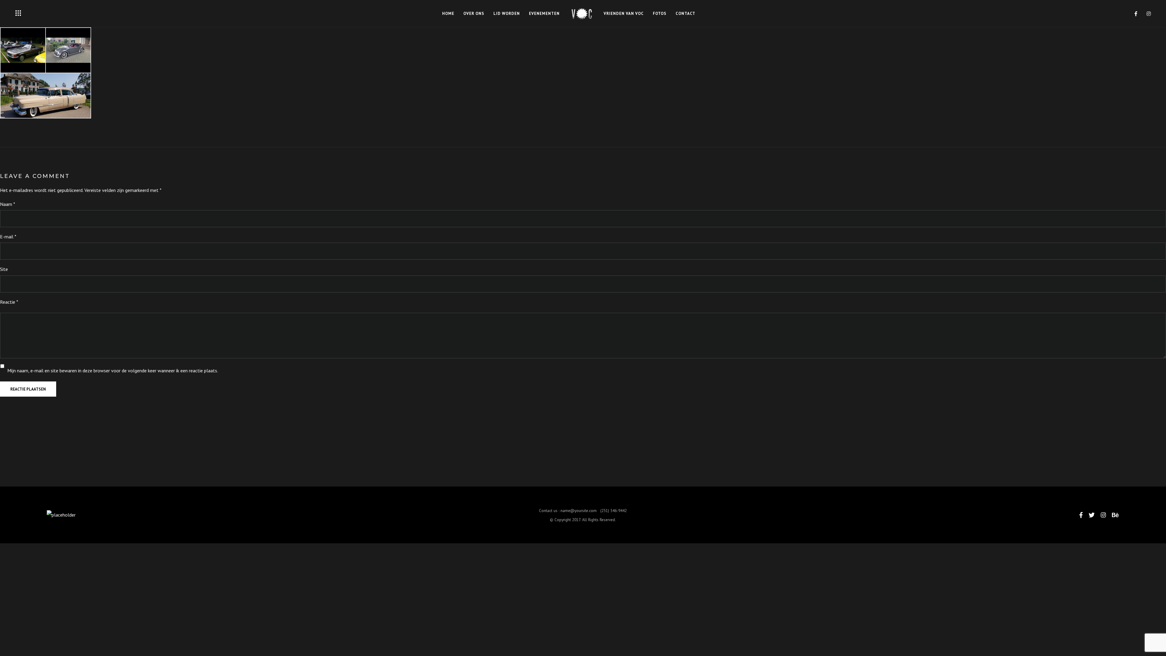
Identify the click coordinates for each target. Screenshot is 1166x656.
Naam (7, 204)
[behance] (1115, 515)
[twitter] (1092, 515)
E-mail (8, 237)
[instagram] (1149, 14)
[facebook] (1136, 14)
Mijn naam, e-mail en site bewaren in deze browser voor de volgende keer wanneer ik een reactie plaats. (112, 370)
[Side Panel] (18, 13)
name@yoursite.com (579, 510)
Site (4, 269)
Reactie (9, 302)
